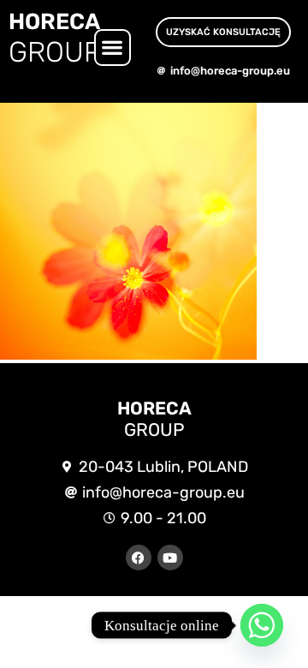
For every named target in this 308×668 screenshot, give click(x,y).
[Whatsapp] (261, 625)
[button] (112, 47)
